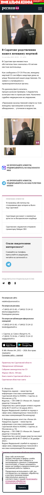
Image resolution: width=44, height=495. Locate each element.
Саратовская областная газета (14, 379)
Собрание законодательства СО (14, 369)
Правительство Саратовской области (17, 362)
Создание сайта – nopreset (12, 355)
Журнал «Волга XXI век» (12, 373)
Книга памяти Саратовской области (16, 376)
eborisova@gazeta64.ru (10, 312)
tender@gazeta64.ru (9, 327)
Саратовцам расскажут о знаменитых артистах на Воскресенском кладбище (21, 217)
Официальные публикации (12, 366)
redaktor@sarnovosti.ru (11, 301)
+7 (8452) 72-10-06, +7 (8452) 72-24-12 (17, 336)
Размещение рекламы (10, 314)
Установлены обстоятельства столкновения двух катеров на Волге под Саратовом (20, 205)
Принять (22, 487)
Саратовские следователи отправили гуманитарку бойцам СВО (21, 227)
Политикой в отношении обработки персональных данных (21, 480)
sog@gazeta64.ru (8, 338)
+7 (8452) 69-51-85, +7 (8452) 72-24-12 (17, 309)
